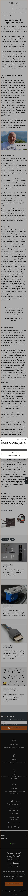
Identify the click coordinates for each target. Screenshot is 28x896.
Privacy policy (20, 439)
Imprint (25, 439)
